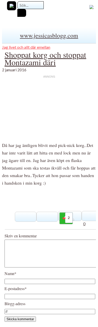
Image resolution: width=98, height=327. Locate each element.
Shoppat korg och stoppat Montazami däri (45, 58)
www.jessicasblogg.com (49, 35)
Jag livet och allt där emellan (26, 47)
